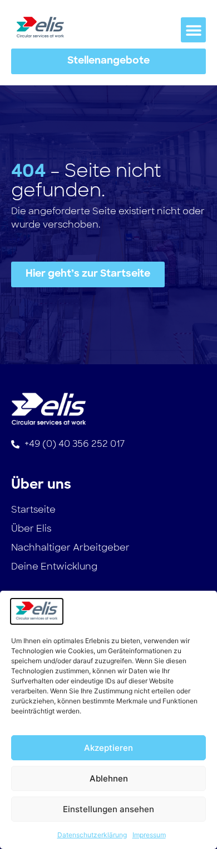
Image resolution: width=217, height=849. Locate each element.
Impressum (149, 835)
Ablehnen (109, 778)
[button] (193, 29)
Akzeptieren (108, 747)
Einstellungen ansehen (108, 809)
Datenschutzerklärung (92, 835)
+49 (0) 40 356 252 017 (74, 444)
